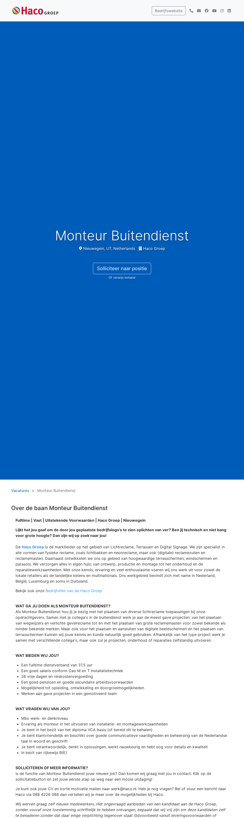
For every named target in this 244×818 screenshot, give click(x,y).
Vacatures (20, 490)
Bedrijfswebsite (169, 10)
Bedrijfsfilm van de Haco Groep (74, 590)
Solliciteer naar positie (122, 268)
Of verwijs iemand (122, 277)
